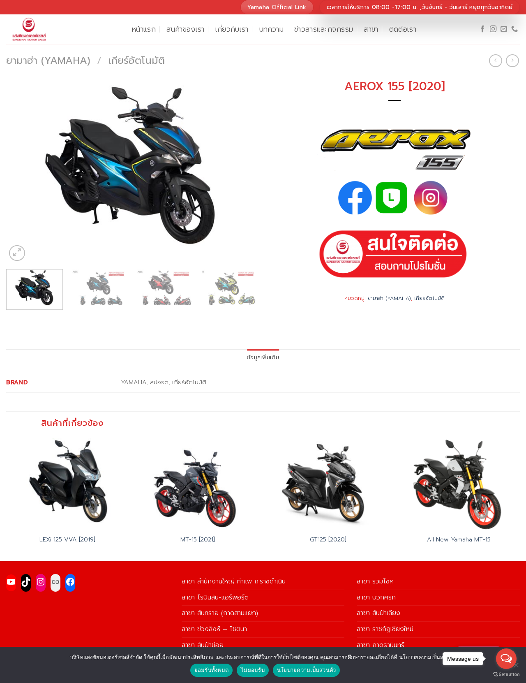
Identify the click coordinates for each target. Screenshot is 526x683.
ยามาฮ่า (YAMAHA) (48, 60)
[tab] (263, 357)
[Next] (241, 169)
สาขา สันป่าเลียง (378, 613)
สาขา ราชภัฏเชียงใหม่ (385, 629)
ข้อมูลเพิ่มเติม (263, 357)
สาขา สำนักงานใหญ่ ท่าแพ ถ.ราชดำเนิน (234, 581)
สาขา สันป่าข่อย (203, 645)
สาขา (371, 29)
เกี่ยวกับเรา (232, 29)
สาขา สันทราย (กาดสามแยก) (220, 613)
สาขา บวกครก (376, 597)
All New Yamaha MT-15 (459, 540)
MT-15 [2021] (197, 540)
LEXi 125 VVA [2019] (67, 540)
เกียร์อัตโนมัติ (136, 60)
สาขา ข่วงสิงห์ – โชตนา (214, 629)
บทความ (271, 29)
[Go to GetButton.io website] (506, 674)
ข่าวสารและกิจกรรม (323, 29)
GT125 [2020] (328, 540)
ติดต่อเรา (402, 29)
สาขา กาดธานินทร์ (380, 645)
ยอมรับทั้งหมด (211, 670)
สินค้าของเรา (185, 29)
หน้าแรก (144, 29)
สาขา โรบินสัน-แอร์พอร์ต (215, 597)
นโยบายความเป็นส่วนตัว (306, 670)
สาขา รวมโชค (375, 581)
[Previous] (21, 169)
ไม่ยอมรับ (253, 670)
